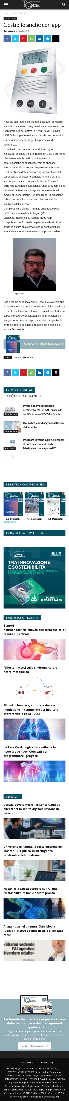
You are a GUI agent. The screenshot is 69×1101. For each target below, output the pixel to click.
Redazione (9, 31)
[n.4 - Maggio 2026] (55, 504)
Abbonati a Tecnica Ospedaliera (43, 343)
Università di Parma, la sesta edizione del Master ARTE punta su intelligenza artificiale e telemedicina (33, 851)
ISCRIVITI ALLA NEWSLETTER (34, 1045)
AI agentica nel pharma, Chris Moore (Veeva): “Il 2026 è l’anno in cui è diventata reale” (33, 931)
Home (7, 13)
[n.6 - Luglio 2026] (13, 344)
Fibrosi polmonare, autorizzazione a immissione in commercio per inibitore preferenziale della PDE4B (31, 709)
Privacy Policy (26, 1062)
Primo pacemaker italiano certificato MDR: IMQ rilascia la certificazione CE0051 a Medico (42, 410)
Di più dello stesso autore (25, 395)
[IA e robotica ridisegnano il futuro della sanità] (12, 427)
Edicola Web (10, 521)
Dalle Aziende (20, 13)
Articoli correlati (19, 390)
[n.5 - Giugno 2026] (34, 504)
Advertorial (10, 448)
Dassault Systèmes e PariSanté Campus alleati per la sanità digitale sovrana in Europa (32, 809)
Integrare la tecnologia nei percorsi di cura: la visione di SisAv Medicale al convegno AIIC (44, 444)
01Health (12, 796)
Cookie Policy (46, 1062)
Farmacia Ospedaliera (22, 617)
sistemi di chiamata (23, 357)
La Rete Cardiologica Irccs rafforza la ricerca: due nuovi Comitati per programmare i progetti (30, 751)
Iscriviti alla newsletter (24, 533)
